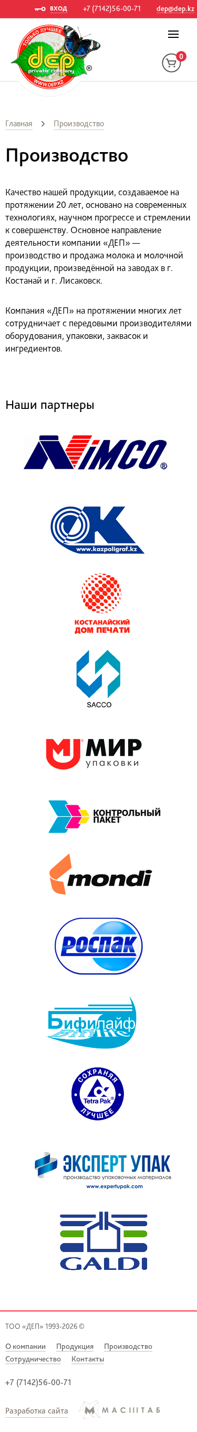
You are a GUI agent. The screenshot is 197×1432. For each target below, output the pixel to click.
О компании (25, 1346)
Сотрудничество (33, 1359)
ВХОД (58, 8)
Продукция (75, 1346)
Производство (79, 123)
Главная (19, 123)
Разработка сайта (36, 1411)
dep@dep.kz (175, 8)
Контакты (87, 1359)
